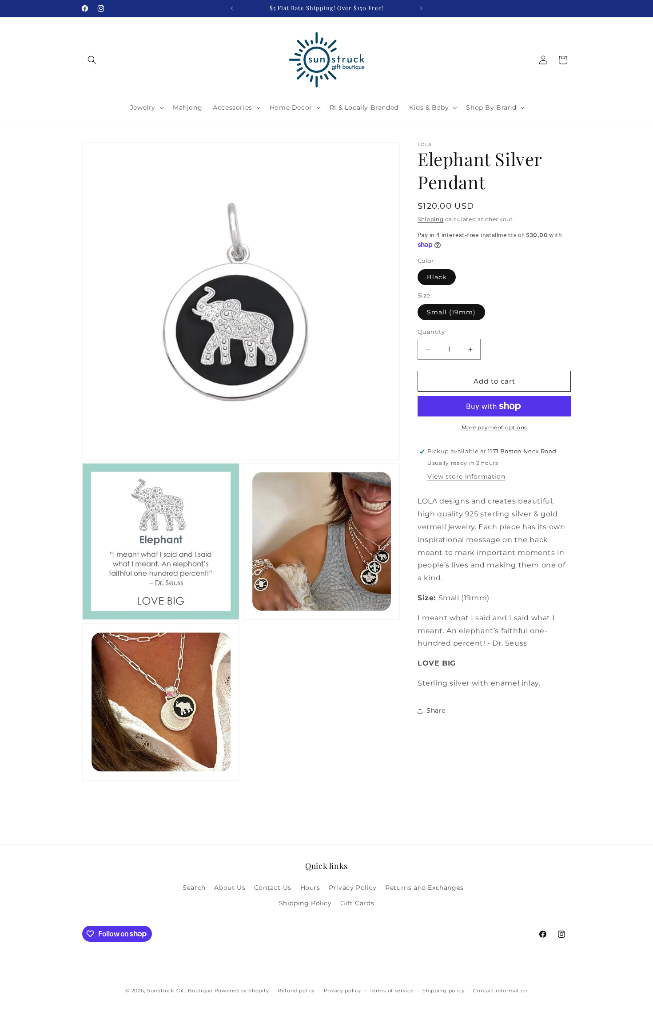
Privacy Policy (352, 888)
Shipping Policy (305, 903)
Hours (310, 888)
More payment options (494, 427)
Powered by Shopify (242, 990)
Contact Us (272, 888)
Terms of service (392, 990)
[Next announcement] (421, 8)
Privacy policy (342, 990)
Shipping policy (443, 990)
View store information (466, 476)
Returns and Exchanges (424, 888)
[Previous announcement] (232, 8)
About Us (229, 888)
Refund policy (296, 990)
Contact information (500, 990)
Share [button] (436, 710)
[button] (92, 60)
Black (436, 277)
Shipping (431, 219)
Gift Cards (357, 903)
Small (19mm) (451, 312)
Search (194, 888)
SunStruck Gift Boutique (180, 990)
